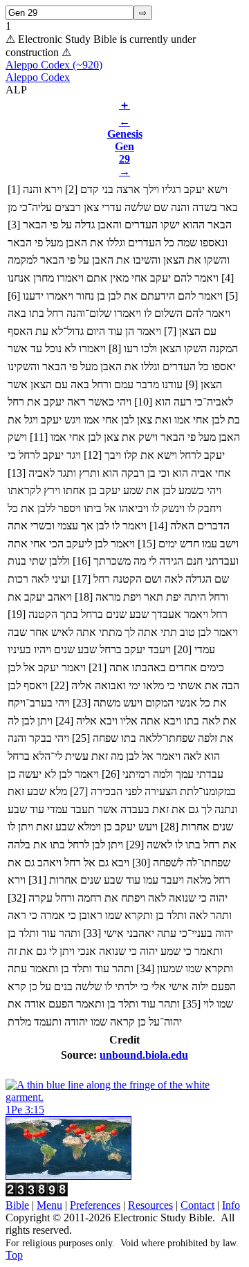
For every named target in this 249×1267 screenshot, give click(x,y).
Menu (49, 1205)
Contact (197, 1205)
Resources (150, 1205)
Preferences (95, 1205)
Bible (17, 1205)
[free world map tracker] (68, 1176)
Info (231, 1205)
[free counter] (37, 1192)
